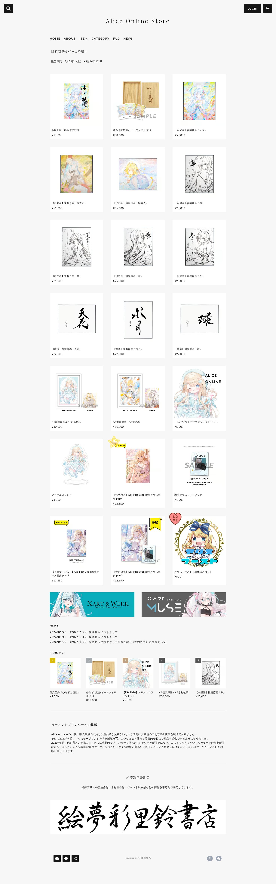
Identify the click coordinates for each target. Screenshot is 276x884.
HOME (55, 38)
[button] (252, 8)
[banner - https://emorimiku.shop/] (92, 604)
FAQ (116, 38)
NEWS (128, 38)
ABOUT (70, 38)
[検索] (8, 8)
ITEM (83, 38)
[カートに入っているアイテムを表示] (267, 8)
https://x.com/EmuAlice (210, 858)
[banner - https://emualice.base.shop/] (138, 817)
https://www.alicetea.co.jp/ (219, 858)
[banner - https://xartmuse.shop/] (184, 604)
